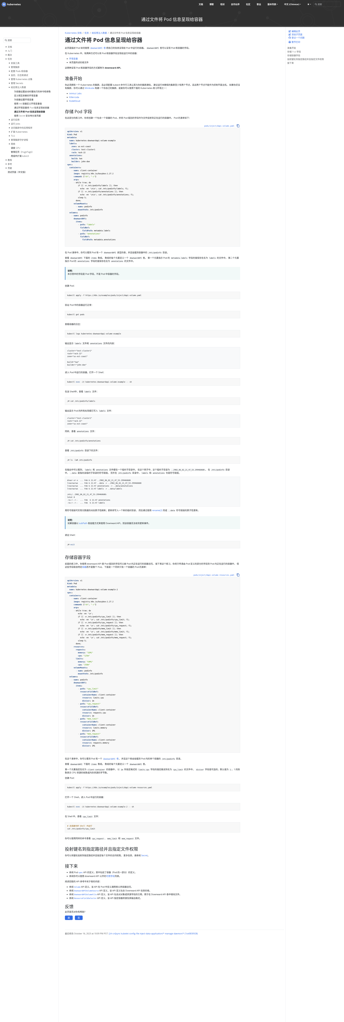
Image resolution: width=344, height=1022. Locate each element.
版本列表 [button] (272, 4)
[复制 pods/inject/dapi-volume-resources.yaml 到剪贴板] (238, 575)
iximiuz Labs (75, 93)
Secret (144, 855)
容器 (84, 566)
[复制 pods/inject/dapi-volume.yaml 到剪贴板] (238, 125)
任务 (87, 32)
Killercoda (74, 97)
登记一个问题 (297, 37)
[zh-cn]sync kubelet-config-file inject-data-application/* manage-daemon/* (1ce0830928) (153, 933)
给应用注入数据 (99, 32)
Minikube (89, 88)
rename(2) (157, 510)
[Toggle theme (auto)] (309, 4)
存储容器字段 (293, 55)
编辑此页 (295, 31)
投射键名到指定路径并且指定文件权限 (305, 59)
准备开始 (291, 47)
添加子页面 (296, 34)
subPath (83, 523)
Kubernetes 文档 (73, 32)
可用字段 (110, 876)
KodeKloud (74, 100)
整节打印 (295, 42)
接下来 (290, 62)
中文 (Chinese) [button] (291, 4)
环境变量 (73, 58)
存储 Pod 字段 (294, 51)
